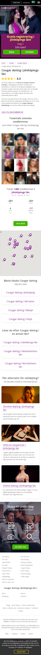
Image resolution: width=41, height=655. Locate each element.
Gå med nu (20, 547)
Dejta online (6, 574)
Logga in (26, 3)
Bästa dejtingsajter (27, 565)
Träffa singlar (25, 576)
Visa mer (20, 223)
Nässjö (23, 593)
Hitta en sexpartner (8, 579)
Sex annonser (25, 557)
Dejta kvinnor (6, 571)
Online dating (25, 571)
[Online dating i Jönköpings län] (20, 473)
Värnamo (23, 596)
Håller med (21, 652)
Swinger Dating (7, 568)
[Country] (33, 2)
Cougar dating (25, 568)
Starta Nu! (16, 3)
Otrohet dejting (25, 574)
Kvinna (29, 51)
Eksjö (3, 593)
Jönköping (5, 596)
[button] (4, 259)
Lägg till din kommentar (12, 112)
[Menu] (38, 2)
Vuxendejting (25, 559)
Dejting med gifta (26, 562)
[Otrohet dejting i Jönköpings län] (20, 394)
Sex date (5, 565)
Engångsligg (6, 576)
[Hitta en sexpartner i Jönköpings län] (20, 433)
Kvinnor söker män (8, 582)
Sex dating (5, 557)
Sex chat (4, 559)
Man (11, 51)
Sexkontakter (6, 562)
